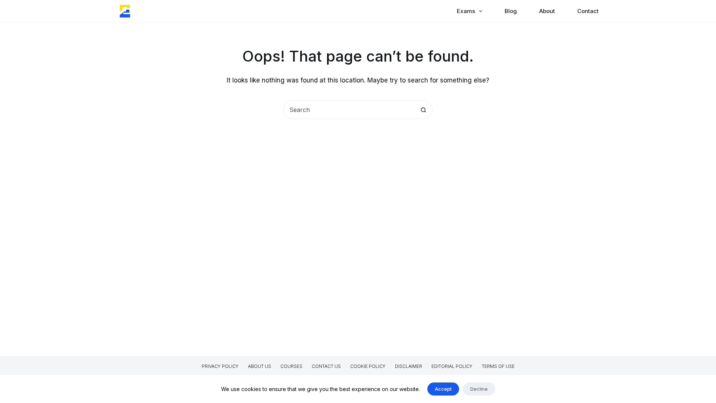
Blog (511, 11)
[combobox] (349, 109)
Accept (443, 389)
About (547, 11)
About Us (259, 366)
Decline (479, 389)
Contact (588, 11)
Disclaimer (408, 366)
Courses (291, 366)
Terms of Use (498, 366)
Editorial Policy (451, 366)
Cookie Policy (368, 366)
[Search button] (423, 110)
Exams (466, 11)
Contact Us (326, 366)
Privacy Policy (220, 366)
